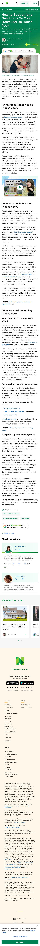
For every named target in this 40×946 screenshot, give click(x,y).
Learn (9, 9)
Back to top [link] (9, 533)
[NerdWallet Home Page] (8, 3)
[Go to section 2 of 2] (21, 640)
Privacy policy (10, 759)
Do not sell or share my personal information (11, 774)
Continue (20, 942)
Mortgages (25, 518)
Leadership (9, 708)
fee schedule (16, 867)
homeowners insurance (11, 277)
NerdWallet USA (22, 919)
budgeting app (9, 419)
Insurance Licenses (19, 822)
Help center (25, 705)
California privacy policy (11, 763)
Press (7, 735)
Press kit (8, 737)
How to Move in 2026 (11, 514)
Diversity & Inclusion (9, 717)
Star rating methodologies (10, 728)
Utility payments (10, 415)
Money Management (10, 518)
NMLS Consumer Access (12, 806)
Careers (7, 710)
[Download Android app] (27, 683)
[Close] (37, 926)
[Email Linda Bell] (19, 579)
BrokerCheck (9, 869)
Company (8, 705)
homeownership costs (13, 117)
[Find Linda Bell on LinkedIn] (22, 579)
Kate (20, 546)
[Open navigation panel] (2, 3)
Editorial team (10, 732)
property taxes (26, 274)
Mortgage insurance (12, 408)
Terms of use (9, 751)
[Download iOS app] (12, 683)
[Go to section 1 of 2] (18, 640)
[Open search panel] (16, 3)
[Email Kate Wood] (16, 549)
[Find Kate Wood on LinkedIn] (19, 549)
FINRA (6, 859)
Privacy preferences (9, 768)
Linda (19, 576)
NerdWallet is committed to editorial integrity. (19, 75)
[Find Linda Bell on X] (16, 579)
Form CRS (17, 863)
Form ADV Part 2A (27, 863)
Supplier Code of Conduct (11, 755)
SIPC (10, 859)
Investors (8, 740)
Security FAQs (26, 708)
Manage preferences (20, 936)
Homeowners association (14, 412)
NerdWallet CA (21, 923)
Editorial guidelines (8, 723)
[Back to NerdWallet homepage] (3, 10)
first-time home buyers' (23, 232)
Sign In (24, 3)
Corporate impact (11, 713)
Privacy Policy (11, 864)
